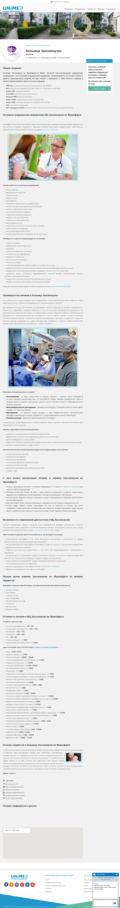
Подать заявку (99, 88)
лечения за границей (70, 487)
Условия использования (53, 883)
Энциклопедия (88, 892)
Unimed (28, 45)
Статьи (86, 886)
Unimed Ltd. (6, 906)
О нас (47, 880)
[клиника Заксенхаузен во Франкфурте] (60, 26)
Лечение (87, 883)
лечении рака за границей (61, 286)
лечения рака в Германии (49, 566)
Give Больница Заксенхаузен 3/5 (29, 54)
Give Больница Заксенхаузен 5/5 (32, 54)
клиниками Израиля (42, 530)
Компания (111, 9)
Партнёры (48, 892)
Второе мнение (89, 880)
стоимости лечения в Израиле (46, 647)
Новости (91, 9)
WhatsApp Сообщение (61, 2)
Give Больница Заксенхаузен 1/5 (26, 54)
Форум (101, 9)
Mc (32, 45)
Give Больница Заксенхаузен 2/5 (28, 54)
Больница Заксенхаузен (42, 45)
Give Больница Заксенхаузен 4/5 (31, 54)
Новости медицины (90, 889)
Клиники (69, 9)
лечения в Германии (50, 130)
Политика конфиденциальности (55, 886)
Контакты (48, 889)
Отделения (80, 9)
